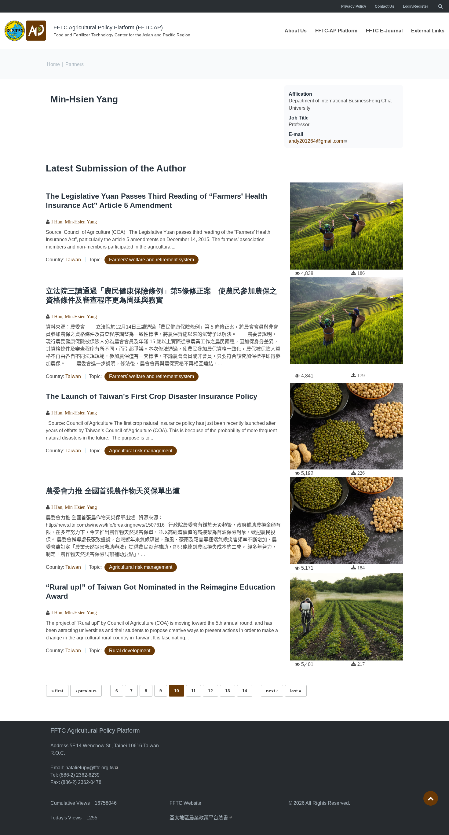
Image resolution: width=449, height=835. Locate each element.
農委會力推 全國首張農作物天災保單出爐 (113, 491)
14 (244, 690)
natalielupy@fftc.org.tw (91, 767)
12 (210, 690)
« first (57, 690)
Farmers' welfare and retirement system (151, 259)
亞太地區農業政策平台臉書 (201, 817)
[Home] (26, 30)
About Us (296, 30)
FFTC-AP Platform (336, 30)
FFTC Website (185, 803)
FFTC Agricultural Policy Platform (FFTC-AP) (108, 27)
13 (227, 690)
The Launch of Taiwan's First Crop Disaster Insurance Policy (151, 396)
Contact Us (384, 6)
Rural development (129, 650)
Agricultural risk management (140, 450)
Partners (74, 64)
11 (193, 690)
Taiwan (73, 259)
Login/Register (415, 6)
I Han (56, 221)
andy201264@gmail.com (318, 141)
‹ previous (86, 690)
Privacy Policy (353, 6)
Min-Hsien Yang (84, 99)
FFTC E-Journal (384, 30)
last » (295, 690)
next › (272, 690)
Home (53, 64)
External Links (427, 30)
